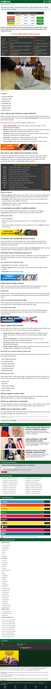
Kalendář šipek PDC (5, 590)
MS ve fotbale (4, 564)
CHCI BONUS (40, 17)
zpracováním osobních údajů (13, 469)
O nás (2, 682)
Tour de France (4, 581)
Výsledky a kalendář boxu (6, 605)
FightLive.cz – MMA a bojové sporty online (10, 478)
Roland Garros (4, 577)
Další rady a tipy (6, 110)
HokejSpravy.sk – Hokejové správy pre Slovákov (34, 487)
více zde (12, 417)
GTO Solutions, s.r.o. (4, 684)
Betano (17, 127)
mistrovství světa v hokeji (29, 243)
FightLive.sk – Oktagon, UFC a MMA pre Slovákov (34, 485)
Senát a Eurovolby (6, 108)
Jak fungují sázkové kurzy (8, 366)
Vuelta (3, 554)
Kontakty (5, 682)
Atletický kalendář (5, 594)
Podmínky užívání (19, 682)
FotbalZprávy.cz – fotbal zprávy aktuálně (9, 480)
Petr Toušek (14, 9)
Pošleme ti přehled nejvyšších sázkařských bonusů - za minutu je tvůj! (18, 465)
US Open (3, 552)
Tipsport (5, 127)
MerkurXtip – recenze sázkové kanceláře (9, 631)
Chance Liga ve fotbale (6, 545)
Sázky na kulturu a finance (8, 388)
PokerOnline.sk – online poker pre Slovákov (33, 493)
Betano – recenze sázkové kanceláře (8, 623)
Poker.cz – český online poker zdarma (9, 491)
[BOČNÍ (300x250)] (9, 665)
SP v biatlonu (4, 586)
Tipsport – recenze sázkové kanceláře (8, 621)
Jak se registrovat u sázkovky (9, 359)
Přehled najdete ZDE (29, 398)
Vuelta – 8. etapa (20, 644)
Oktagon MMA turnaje (6, 607)
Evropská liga (4, 560)
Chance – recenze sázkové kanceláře (8, 627)
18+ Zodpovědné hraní (40, 682)
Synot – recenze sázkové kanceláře (8, 629)
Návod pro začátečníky (7, 96)
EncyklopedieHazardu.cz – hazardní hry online (33, 478)
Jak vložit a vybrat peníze (8, 363)
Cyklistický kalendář (5, 592)
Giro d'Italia (4, 583)
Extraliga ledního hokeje (6, 570)
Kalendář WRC (4, 603)
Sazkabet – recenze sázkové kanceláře (9, 625)
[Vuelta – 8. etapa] (9, 644)
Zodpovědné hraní (16, 669)
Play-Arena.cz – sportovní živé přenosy (9, 487)
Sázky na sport (5, 381)
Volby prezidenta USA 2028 (7, 613)
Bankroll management (7, 370)
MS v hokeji (4, 568)
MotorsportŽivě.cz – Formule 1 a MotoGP (10, 485)
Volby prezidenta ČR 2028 (6, 611)
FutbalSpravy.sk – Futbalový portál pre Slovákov (34, 489)
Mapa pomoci (33, 678)
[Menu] (49, 2)
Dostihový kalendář (5, 599)
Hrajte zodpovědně (3, 416)
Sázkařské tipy (4, 640)
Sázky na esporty (6, 390)
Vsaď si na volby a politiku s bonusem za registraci (26, 34)
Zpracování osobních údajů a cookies (29, 682)
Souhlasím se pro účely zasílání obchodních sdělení (17, 469)
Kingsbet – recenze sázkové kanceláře (8, 634)
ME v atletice (4, 550)
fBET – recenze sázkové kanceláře (8, 636)
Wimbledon (4, 579)
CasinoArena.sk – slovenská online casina (33, 491)
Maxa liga (4, 573)
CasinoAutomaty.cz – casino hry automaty (33, 480)
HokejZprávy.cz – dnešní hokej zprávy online (10, 482)
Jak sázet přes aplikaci (7, 368)
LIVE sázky (4, 383)
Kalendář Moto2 (5, 601)
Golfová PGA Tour (5, 597)
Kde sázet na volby (6, 99)
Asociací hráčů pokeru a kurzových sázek (32, 669)
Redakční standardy (11, 682)
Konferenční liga (5, 562)
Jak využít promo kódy (7, 361)
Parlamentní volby (6, 105)
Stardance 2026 (5, 615)
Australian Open (5, 575)
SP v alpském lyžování (6, 588)
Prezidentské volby (6, 103)
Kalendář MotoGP (5, 584)
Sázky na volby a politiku (8, 385)
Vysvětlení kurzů (6, 101)
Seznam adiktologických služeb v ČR (24, 678)
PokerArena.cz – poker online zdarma (9, 489)
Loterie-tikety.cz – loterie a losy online (32, 482)
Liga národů (4, 566)
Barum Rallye (4, 556)
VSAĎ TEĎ (46, 167)
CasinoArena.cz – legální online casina (9, 493)
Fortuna (10, 127)
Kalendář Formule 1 (5, 548)
